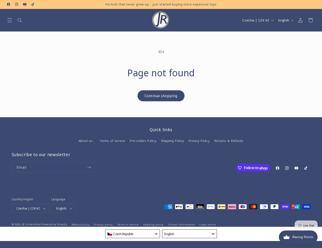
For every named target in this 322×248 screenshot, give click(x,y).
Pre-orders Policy (143, 141)
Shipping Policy (172, 141)
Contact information (181, 224)
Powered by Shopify (54, 224)
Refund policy (81, 224)
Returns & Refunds (229, 141)
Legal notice (208, 224)
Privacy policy (103, 224)
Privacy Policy (199, 141)
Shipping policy (153, 224)
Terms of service (112, 141)
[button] (10, 20)
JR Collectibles (31, 224)
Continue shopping (161, 95)
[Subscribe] (89, 167)
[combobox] (132, 233)
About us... (87, 141)
